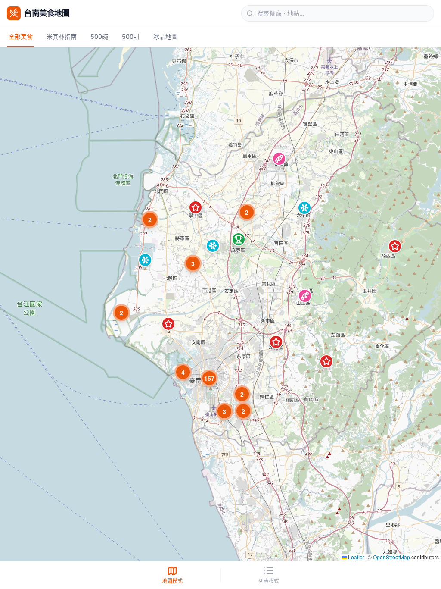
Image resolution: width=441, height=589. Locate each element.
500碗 (99, 36)
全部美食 (21, 36)
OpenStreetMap (391, 557)
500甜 (131, 36)
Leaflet (355, 557)
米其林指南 (62, 36)
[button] (279, 159)
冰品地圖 (165, 36)
